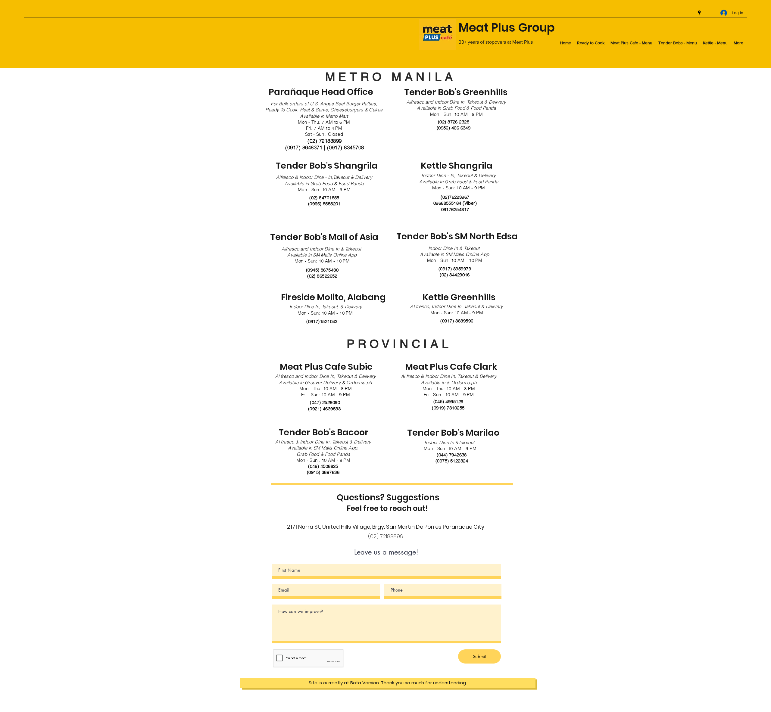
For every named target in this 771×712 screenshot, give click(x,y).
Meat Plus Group (507, 27)
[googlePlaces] (699, 13)
